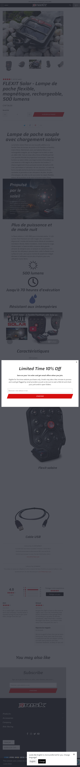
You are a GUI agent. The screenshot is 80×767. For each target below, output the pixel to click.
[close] (77, 362)
